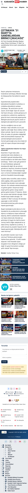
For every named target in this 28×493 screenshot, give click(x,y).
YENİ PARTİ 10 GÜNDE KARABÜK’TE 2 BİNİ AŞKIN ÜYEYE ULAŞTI (6, 320)
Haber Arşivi (20, 425)
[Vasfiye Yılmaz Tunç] (4, 287)
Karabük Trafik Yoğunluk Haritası (19, 415)
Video (7, 460)
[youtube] (20, 441)
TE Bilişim (17, 437)
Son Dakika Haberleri (8, 425)
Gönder (4, 361)
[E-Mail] (11, 289)
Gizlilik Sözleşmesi (15, 395)
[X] (11, 389)
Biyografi (8, 468)
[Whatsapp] (19, 389)
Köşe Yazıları (10, 392)
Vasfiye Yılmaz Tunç (15, 286)
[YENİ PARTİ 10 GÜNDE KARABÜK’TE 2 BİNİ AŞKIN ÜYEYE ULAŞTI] (7, 314)
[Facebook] (8, 389)
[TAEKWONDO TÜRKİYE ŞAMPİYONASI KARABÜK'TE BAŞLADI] (7, 327)
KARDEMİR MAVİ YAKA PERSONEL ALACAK (6, 306)
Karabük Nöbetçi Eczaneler (6, 410)
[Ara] (2, 4)
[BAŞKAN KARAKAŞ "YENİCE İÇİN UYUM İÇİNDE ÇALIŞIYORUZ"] (21, 314)
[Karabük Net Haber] (15, 1)
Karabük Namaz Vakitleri (6, 415)
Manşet (10, 454)
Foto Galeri (8, 458)
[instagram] (15, 441)
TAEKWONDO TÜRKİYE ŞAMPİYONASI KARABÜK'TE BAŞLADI (6, 333)
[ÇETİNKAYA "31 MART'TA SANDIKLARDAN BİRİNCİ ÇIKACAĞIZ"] (14, 61)
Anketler (7, 470)
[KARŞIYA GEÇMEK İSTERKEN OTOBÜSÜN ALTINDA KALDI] (21, 301)
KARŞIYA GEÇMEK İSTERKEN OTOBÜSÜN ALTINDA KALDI (20, 307)
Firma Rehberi (9, 464)
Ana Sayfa (8, 445)
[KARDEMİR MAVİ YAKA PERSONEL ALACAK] (7, 301)
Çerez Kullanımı (20, 393)
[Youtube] (17, 389)
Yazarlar (7, 462)
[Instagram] (14, 389)
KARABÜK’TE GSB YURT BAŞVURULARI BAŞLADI (20, 333)
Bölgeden (21, 7)
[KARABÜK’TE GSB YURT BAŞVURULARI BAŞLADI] (21, 327)
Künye (7, 472)
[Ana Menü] (1, 1)
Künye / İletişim (9, 393)
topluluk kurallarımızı (15, 367)
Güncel (11, 7)
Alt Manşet (4, 7)
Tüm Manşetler (20, 420)
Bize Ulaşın (19, 392)
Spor (16, 7)
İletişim (7, 473)
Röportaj (7, 466)
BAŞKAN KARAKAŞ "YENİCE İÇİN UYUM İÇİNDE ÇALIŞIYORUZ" (20, 320)
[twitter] (10, 441)
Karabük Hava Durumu (19, 410)
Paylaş (4, 71)
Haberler (3, 27)
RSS (5, 432)
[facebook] (6, 441)
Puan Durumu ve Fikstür (6, 421)
